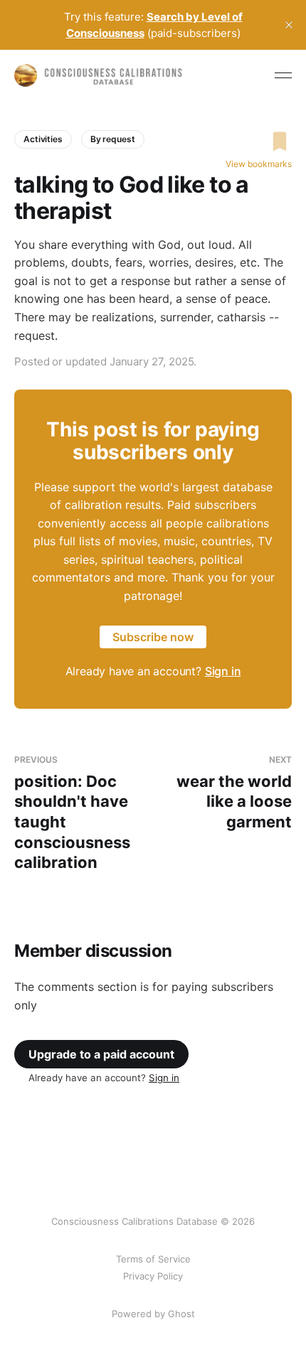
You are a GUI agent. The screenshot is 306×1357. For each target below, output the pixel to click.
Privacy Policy (153, 1276)
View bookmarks (259, 164)
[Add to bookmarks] (259, 141)
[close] (289, 25)
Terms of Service (153, 1259)
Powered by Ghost (153, 1313)
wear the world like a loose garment (234, 792)
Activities (43, 139)
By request (112, 139)
